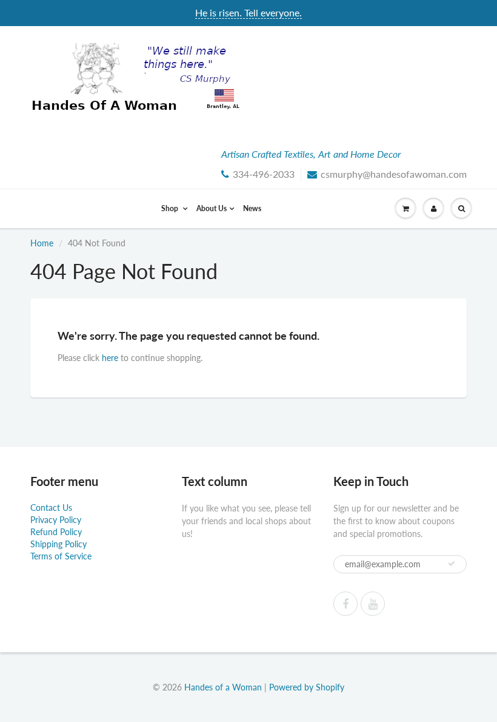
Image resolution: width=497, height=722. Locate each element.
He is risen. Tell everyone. (248, 12)
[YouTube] (373, 604)
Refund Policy (56, 532)
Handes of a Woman (223, 687)
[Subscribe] (451, 563)
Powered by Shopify (306, 687)
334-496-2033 (264, 174)
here (110, 358)
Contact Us (51, 507)
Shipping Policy (58, 544)
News (252, 208)
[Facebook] (345, 604)
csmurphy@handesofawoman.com (394, 174)
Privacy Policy (55, 520)
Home (41, 243)
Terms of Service (61, 556)
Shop (170, 208)
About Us (211, 208)
